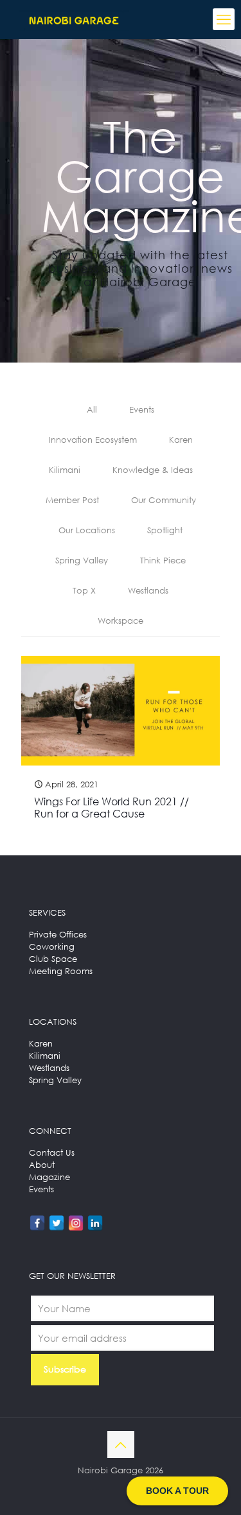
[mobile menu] (224, 19)
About (42, 1165)
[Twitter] (56, 1223)
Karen (181, 439)
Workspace (120, 620)
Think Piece (163, 560)
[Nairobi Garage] (74, 19)
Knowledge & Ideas (152, 470)
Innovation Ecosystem (93, 439)
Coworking (52, 946)
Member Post (72, 500)
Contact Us (52, 1152)
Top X (84, 590)
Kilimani (64, 470)
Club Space (53, 959)
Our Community (163, 500)
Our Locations (86, 530)
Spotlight (165, 530)
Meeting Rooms (61, 971)
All (92, 409)
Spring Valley (81, 560)
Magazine (49, 1177)
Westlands (148, 590)
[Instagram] (76, 1223)
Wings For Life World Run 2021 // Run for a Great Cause (111, 807)
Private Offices (58, 934)
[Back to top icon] (120, 1444)
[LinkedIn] (95, 1223)
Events (141, 409)
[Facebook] (37, 1223)
